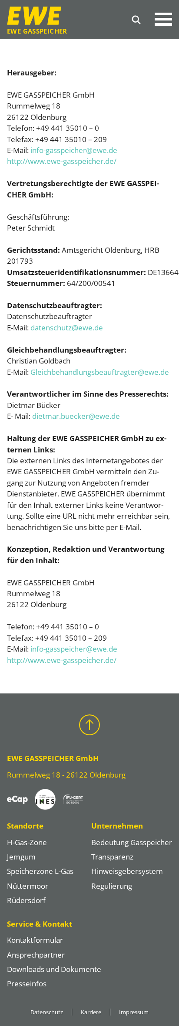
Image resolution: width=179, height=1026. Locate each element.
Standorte (25, 826)
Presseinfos (26, 983)
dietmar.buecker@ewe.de (76, 416)
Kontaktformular (35, 940)
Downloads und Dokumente (54, 969)
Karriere (91, 1012)
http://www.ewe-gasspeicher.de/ (61, 161)
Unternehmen (117, 826)
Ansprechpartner (36, 955)
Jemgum (21, 857)
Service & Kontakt (39, 924)
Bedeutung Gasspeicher (131, 842)
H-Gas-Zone (27, 842)
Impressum (134, 1012)
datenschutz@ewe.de (66, 328)
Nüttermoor (27, 886)
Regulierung (111, 886)
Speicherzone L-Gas (40, 871)
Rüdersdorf (26, 900)
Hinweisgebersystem (127, 871)
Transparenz (112, 857)
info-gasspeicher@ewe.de (73, 150)
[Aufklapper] (163, 19)
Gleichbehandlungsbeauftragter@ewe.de (99, 372)
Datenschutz (46, 1012)
